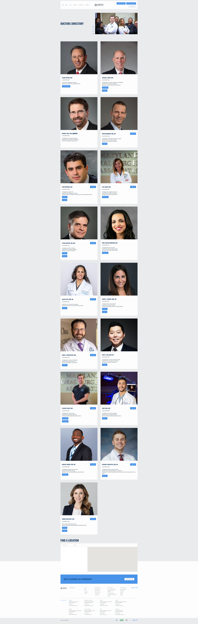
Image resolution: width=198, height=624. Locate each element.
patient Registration (121, 3)
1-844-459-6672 (132, 6)
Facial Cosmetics (123, 587)
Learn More (133, 133)
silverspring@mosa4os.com (119, 614)
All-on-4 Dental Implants (112, 589)
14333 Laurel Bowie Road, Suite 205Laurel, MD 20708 (105, 611)
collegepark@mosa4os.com (88, 605)
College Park (105, 87)
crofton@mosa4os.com (88, 614)
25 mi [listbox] (75, 545)
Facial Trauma (97, 594)
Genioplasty (122, 590)
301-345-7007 (86, 604)
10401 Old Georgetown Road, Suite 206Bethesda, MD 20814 (75, 611)
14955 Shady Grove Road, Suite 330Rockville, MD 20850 (120, 602)
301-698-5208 (102, 604)
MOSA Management (66, 86)
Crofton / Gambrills (87, 609)
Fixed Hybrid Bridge (111, 593)
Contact (85, 593)
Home (85, 587)
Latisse (121, 594)
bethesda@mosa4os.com (73, 614)
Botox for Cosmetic (123, 589)
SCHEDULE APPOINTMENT (131, 3)
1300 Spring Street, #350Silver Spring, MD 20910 (119, 611)
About (85, 589)
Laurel (101, 609)
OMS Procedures (97, 587)
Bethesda (64, 256)
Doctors (85, 590)
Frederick (64, 365)
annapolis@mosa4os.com (73, 605)
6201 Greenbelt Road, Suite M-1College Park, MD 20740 (89, 602)
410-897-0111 (71, 604)
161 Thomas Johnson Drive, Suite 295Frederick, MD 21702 (106, 602)
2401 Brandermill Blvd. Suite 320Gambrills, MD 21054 (89, 611)
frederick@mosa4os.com (104, 605)
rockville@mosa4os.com (119, 605)
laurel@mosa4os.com (103, 614)
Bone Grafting (97, 590)
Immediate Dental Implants (112, 594)
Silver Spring (65, 421)
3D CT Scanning (97, 589)
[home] (99, 5)
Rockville (104, 90)
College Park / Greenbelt (88, 600)
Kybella (121, 593)
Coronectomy (97, 593)
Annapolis (70, 600)
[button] (75, 5)
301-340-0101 (117, 604)
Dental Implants (110, 587)
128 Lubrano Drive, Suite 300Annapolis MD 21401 (73, 602)
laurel (105, 364)
